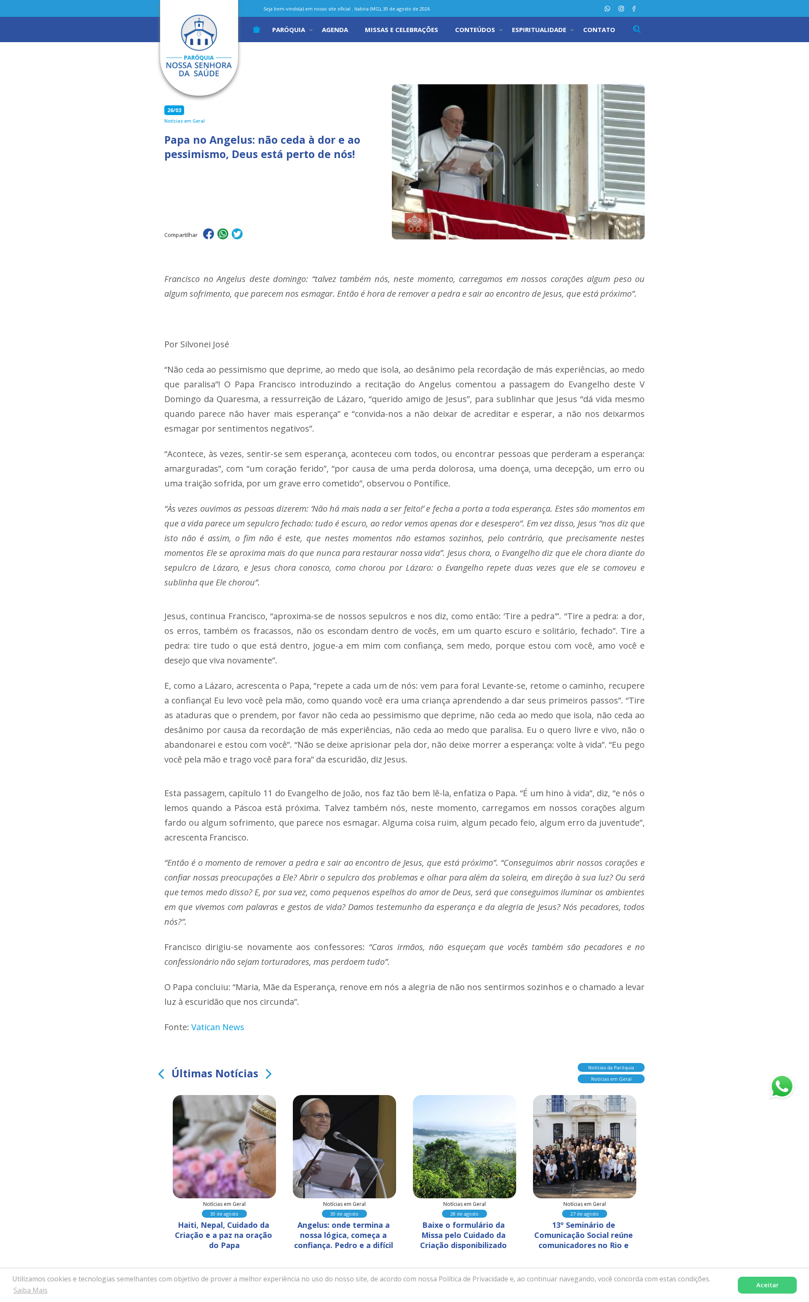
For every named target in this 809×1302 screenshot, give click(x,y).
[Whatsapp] (607, 8)
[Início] (256, 29)
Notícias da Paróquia (611, 1067)
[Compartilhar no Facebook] (208, 235)
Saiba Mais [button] (30, 1290)
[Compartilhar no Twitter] (237, 235)
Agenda (335, 29)
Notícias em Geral (611, 1079)
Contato (599, 29)
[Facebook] (633, 8)
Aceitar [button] (767, 1285)
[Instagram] (621, 8)
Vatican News (217, 1027)
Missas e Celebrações (401, 29)
